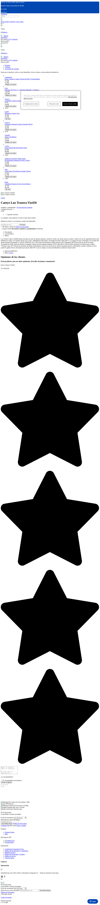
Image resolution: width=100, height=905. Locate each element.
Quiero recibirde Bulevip (23, 229)
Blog (6, 834)
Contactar (12, 22)
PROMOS (4, 37)
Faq (8, 825)
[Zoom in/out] (7, 784)
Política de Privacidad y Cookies (15, 854)
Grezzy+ (7, 99)
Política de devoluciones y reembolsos (16, 851)
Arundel (7, 135)
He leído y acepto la (16, 227)
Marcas (6, 36)
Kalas (6, 182)
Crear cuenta (19, 22)
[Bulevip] (4, 14)
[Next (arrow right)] (3, 786)
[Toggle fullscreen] (5, 784)
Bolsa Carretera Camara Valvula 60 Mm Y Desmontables (22, 79)
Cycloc (7, 146)
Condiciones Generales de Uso (14, 849)
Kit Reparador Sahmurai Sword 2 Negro (17, 160)
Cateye (3, 198)
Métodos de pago (10, 852)
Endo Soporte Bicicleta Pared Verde (16, 148)
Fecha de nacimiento (7, 818)
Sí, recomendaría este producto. (12, 780)
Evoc (6, 88)
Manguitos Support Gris (12, 113)
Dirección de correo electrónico (10, 890)
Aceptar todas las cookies (70, 103)
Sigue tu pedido (21, 825)
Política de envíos (10, 856)
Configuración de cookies (31, 103)
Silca (6, 169)
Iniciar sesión (5, 22)
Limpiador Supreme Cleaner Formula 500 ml (18, 124)
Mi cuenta (13, 825)
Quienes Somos (9, 832)
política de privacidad (22, 227)
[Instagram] (2, 877)
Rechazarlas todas (54, 103)
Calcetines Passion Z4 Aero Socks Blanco (18, 184)
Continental (8, 77)
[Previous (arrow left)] (1, 786)
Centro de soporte (6, 897)
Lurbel (7, 111)
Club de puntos (9, 858)
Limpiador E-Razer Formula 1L (14, 101)
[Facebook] (5, 877)
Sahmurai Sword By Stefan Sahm (15, 158)
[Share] (3, 784)
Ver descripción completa (24, 207)
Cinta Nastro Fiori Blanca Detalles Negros (18, 171)
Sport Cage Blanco (10, 137)
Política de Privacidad (20, 823)
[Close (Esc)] (1, 784)
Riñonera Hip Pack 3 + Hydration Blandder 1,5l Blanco (22, 90)
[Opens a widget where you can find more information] (92, 901)
